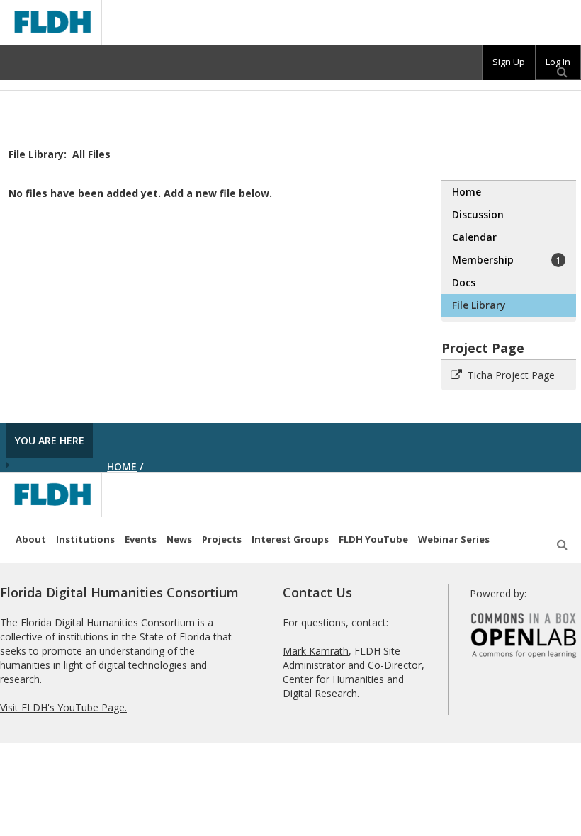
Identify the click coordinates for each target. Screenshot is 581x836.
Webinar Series (454, 539)
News (179, 539)
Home (466, 191)
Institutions (85, 539)
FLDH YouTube (373, 539)
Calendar (474, 237)
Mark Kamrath (316, 650)
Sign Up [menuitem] (508, 61)
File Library (479, 305)
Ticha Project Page (511, 375)
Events (141, 539)
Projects (222, 539)
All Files (91, 154)
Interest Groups (290, 539)
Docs (463, 282)
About (31, 539)
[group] (509, 62)
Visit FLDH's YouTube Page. (63, 707)
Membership (506, 259)
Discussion (478, 214)
